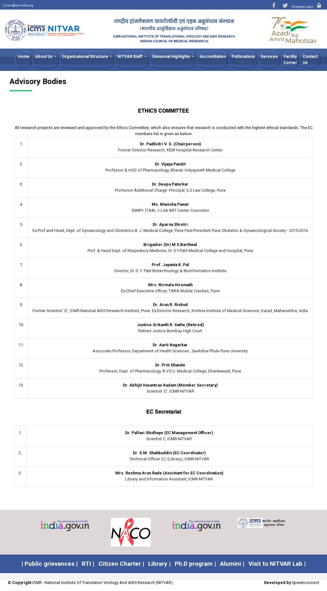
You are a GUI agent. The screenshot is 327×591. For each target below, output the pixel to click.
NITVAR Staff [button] (130, 56)
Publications (243, 56)
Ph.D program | (195, 563)
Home (23, 56)
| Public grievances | (49, 563)
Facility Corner (290, 59)
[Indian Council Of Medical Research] (209, 523)
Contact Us (310, 59)
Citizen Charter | (121, 563)
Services (269, 56)
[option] (77, 532)
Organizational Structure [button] (85, 56)
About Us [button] (44, 56)
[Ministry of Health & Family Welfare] (275, 523)
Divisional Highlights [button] (171, 56)
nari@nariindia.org (20, 5)
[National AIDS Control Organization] (77, 532)
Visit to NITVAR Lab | (277, 563)
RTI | (88, 563)
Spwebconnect (305, 582)
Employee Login (303, 6)
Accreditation (213, 56)
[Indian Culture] (143, 526)
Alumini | (232, 563)
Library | (159, 563)
